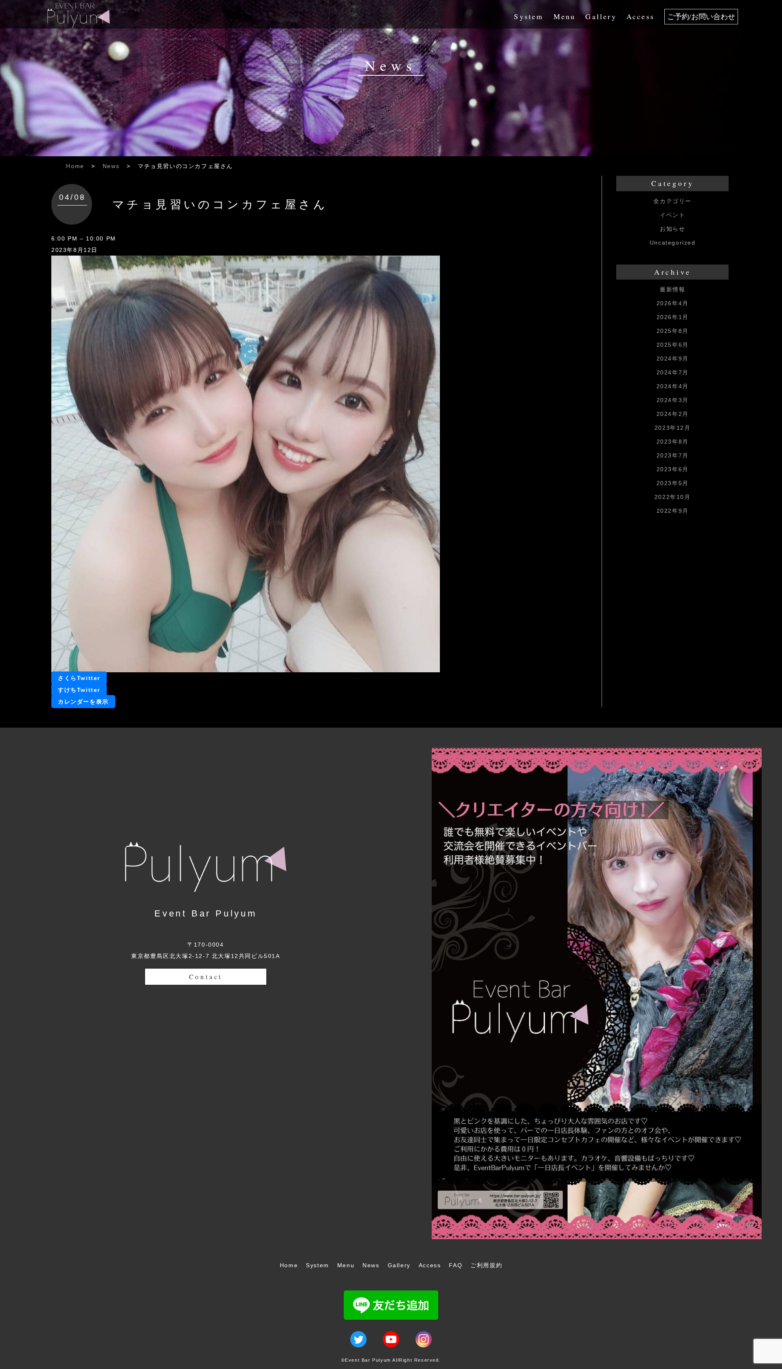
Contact (206, 976)
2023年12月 (673, 427)
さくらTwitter (79, 678)
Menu (565, 16)
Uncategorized (673, 242)
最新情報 (672, 289)
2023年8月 (673, 441)
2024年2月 (673, 414)
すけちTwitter (79, 690)
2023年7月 (673, 455)
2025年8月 (673, 331)
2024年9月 (673, 358)
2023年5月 (673, 483)
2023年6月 (673, 469)
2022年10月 (673, 497)
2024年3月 (673, 400)
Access (640, 16)
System (528, 16)
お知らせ (672, 228)
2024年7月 (673, 372)
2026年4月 (673, 303)
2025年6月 (673, 344)
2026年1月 (673, 317)
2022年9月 (673, 510)
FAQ (455, 1265)
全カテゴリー (672, 201)
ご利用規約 (486, 1265)
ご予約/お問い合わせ (701, 17)
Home (75, 166)
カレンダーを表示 (83, 701)
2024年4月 (673, 386)
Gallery (600, 16)
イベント (672, 215)
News (111, 166)
